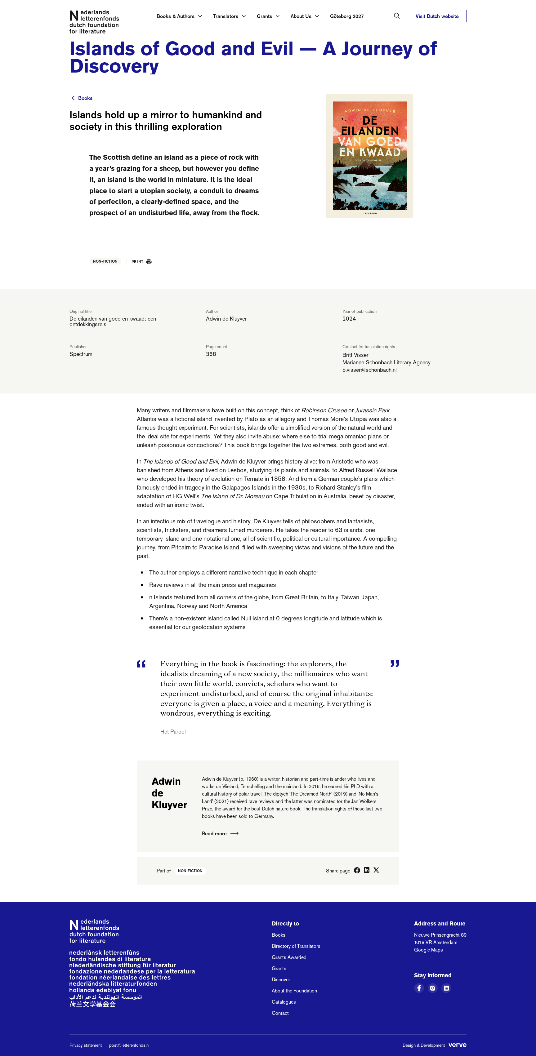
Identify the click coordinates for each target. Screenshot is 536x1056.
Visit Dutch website (437, 16)
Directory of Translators (296, 946)
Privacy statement (85, 1045)
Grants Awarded (289, 957)
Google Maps (428, 950)
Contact (280, 1013)
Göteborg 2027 (347, 16)
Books (85, 98)
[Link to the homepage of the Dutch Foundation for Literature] (94, 23)
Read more (214, 833)
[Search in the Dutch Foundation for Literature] (397, 16)
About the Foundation (294, 990)
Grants (279, 968)
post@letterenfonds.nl (129, 1045)
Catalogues (284, 1002)
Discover (281, 979)
